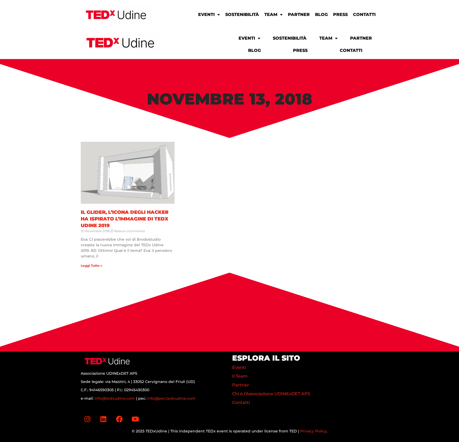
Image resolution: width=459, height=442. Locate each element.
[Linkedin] (103, 419)
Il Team (240, 376)
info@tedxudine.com (115, 398)
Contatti (364, 14)
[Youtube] (135, 419)
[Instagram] (87, 419)
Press (340, 14)
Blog (321, 14)
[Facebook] (119, 419)
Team (270, 14)
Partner (299, 14)
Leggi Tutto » (91, 266)
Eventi (206, 14)
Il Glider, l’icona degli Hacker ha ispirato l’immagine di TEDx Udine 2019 (124, 218)
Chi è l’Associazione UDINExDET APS (271, 393)
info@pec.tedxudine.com (171, 398)
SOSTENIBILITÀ (242, 14)
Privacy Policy (313, 431)
